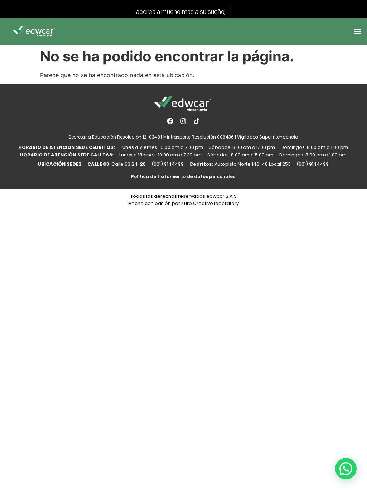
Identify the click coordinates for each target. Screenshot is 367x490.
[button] (357, 31)
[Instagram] (183, 121)
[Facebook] (169, 121)
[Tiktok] (196, 121)
